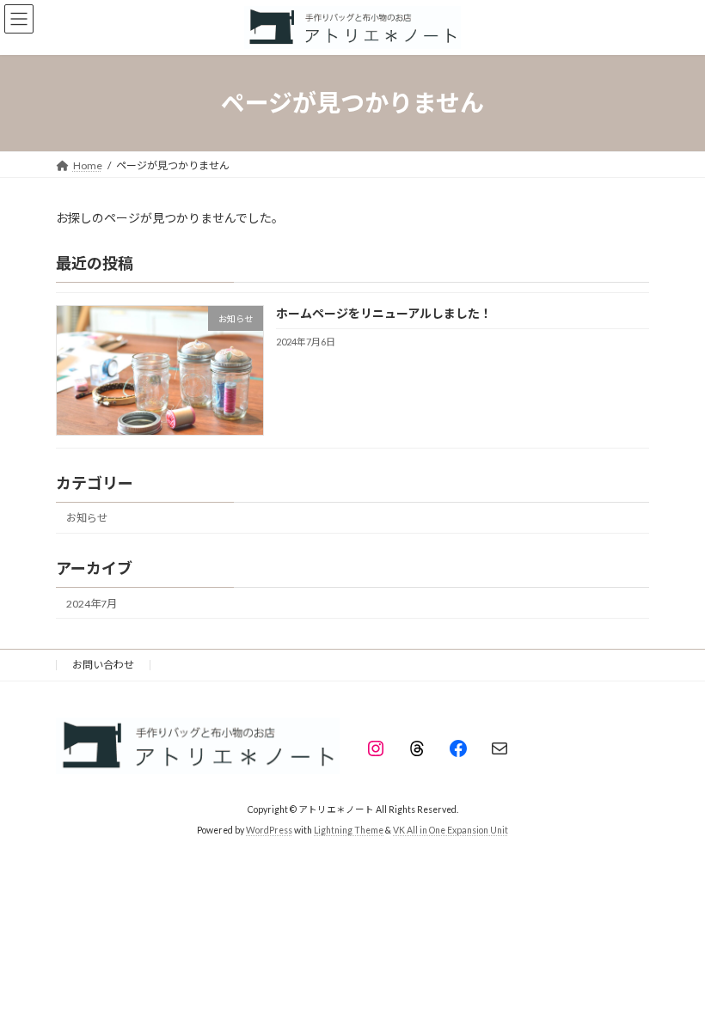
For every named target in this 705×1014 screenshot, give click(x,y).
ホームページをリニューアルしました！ (384, 313)
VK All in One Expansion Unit (450, 830)
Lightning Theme (348, 830)
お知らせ (86, 517)
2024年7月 (91, 603)
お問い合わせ (103, 664)
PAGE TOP (673, 965)
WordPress (269, 830)
